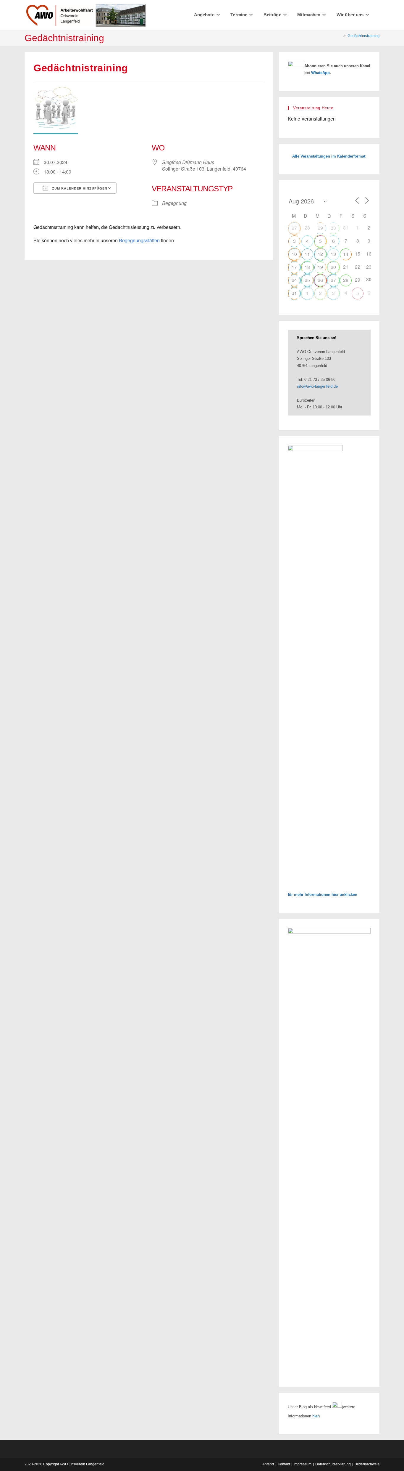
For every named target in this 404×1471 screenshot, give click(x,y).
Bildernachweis (367, 1464)
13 (333, 254)
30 (333, 227)
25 (307, 280)
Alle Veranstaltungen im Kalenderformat (328, 156)
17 (294, 267)
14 (345, 254)
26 (320, 280)
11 (307, 254)
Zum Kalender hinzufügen (79, 188)
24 (294, 280)
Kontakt (284, 1464)
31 (294, 293)
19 (320, 267)
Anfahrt (268, 1464)
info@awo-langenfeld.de (317, 386)
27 (294, 227)
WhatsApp (320, 72)
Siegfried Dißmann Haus (188, 162)
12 (320, 254)
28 (345, 280)
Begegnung (174, 203)
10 (294, 254)
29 (320, 227)
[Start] (340, 35)
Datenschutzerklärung (333, 1464)
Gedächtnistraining (363, 35)
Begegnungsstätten (139, 240)
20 (333, 267)
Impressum (302, 1464)
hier (315, 1416)
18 (307, 267)
